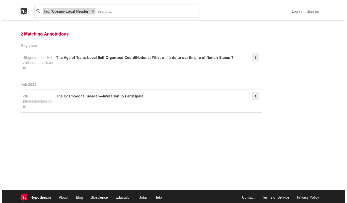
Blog (79, 197)
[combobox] (145, 11)
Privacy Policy (308, 197)
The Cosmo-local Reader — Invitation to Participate (100, 95)
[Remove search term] (93, 11)
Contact (248, 197)
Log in (297, 11)
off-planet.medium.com (37, 101)
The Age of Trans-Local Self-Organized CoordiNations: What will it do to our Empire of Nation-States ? (144, 57)
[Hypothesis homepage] (27, 11)
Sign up (313, 11)
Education (124, 197)
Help (158, 197)
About (63, 197)
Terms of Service (275, 197)
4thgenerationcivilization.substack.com (38, 62)
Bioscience (99, 197)
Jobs (143, 197)
